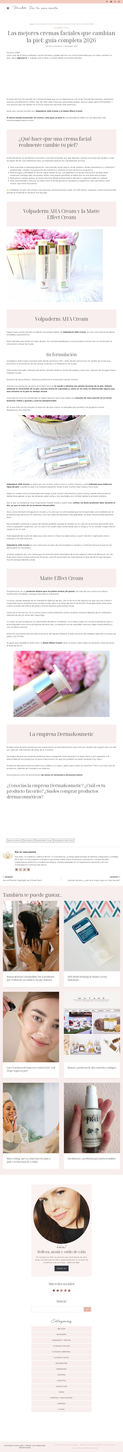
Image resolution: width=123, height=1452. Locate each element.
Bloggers (61, 1334)
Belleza (61, 1329)
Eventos (62, 1375)
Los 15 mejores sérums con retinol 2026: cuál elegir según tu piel (31, 1069)
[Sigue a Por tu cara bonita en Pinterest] (28, 869)
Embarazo (61, 1369)
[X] (115, 1)
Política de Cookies (90, 1445)
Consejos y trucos (61, 1340)
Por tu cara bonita (55, 46)
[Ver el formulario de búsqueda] (106, 1)
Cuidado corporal (61, 1352)
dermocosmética (15, 840)
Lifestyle (61, 1380)
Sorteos (62, 1403)
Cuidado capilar (61, 1346)
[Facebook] (111, 1)
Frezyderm (29, 840)
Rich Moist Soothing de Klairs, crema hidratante (87, 978)
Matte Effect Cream (44, 840)
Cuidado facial (61, 28)
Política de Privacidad (85, 1448)
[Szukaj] (87, 1309)
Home (31, 24)
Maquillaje (61, 1386)
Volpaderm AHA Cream (64, 840)
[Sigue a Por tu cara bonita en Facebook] (16, 869)
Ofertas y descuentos (62, 1398)
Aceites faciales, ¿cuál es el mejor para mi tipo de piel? (94, 878)
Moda (61, 1392)
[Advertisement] (61, 80)
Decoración (61, 1363)
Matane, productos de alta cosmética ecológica (92, 1067)
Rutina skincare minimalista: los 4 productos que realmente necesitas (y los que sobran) (30, 978)
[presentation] (31, 936)
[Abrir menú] (8, 8)
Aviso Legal (109, 1445)
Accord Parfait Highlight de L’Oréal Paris (22, 878)
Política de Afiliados (66, 1445)
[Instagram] (119, 1)
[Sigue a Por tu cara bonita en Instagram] (24, 869)
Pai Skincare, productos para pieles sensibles (91, 1158)
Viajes (61, 1409)
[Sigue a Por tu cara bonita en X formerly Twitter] (20, 869)
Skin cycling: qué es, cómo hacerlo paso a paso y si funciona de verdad (28, 1160)
